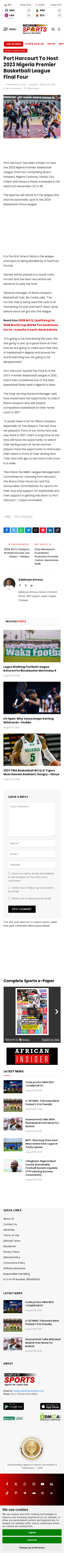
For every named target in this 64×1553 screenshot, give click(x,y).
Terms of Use (11, 1235)
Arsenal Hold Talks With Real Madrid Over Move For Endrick (42, 1123)
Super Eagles (34, 43)
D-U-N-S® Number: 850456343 (21, 1279)
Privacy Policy (11, 1252)
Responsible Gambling (16, 1274)
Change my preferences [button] (32, 1547)
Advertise (9, 1230)
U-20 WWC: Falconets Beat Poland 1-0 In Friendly (42, 1102)
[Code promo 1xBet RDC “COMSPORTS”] (13, 1086)
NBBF (8, 516)
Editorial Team (11, 1241)
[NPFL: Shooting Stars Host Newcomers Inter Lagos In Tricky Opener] (13, 1144)
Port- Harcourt (23, 516)
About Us (8, 1218)
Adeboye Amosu (30, 579)
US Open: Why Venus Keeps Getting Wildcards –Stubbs (28, 720)
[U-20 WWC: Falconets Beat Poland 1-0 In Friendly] (13, 1105)
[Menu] (9, 29)
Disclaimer (9, 1246)
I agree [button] (32, 1532)
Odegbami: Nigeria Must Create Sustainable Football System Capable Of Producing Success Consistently (41, 1168)
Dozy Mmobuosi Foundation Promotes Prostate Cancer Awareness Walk (46, 556)
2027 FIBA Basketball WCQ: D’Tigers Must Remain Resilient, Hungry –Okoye (31, 772)
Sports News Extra (15, 50)
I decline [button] (32, 1540)
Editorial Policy (11, 1257)
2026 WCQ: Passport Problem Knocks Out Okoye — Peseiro (17, 553)
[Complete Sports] (35, 29)
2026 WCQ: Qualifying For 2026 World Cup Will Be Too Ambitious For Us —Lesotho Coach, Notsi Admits (30, 325)
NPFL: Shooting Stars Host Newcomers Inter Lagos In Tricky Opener (41, 1144)
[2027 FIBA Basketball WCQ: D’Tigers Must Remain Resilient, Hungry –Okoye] (32, 750)
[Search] (53, 29)
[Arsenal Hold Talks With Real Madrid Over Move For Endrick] (13, 1123)
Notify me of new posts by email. (31, 898)
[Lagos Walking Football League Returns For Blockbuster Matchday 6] (32, 646)
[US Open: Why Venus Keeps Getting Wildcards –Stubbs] (32, 698)
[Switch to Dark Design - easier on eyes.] (59, 29)
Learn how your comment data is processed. (30, 923)
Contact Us (10, 1224)
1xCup (51, 43)
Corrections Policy (14, 1263)
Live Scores (13, 44)
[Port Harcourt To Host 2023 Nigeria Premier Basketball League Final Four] (32, 137)
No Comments (14, 88)
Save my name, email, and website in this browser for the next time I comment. (31, 877)
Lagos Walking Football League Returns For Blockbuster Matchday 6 (29, 669)
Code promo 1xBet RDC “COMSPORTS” (39, 1084)
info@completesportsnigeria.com (28, 1391)
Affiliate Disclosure (14, 1268)
